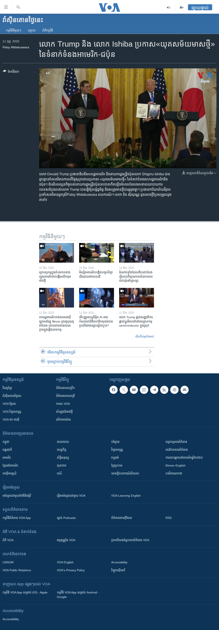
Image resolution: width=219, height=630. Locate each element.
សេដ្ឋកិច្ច (61, 449)
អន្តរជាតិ (7, 449)
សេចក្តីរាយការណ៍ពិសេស (125, 473)
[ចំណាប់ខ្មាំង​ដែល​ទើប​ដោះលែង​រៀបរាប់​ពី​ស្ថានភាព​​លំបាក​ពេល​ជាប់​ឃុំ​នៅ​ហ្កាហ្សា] (136, 253)
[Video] (181, 7)
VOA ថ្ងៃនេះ (9, 403)
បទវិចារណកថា (174, 473)
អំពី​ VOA (8, 540)
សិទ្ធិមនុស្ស (63, 457)
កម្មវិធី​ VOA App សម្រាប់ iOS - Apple (25, 592)
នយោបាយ (63, 441)
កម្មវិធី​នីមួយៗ (13, 30)
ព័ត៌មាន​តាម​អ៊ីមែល (121, 518)
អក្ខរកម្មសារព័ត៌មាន (176, 441)
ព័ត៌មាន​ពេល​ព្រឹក (65, 388)
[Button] (11, 72)
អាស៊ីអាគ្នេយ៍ (9, 473)
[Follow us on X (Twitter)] (124, 390)
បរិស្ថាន (115, 441)
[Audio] (168, 7)
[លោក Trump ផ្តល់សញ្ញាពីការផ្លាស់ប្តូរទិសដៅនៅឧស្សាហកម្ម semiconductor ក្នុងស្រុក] (136, 298)
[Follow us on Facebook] (114, 390)
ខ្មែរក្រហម (116, 465)
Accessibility (119, 562)
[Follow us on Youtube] (134, 390)
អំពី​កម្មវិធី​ (47, 30)
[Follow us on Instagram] (144, 390)
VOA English (65, 562)
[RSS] (164, 390)
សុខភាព (61, 465)
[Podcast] (174, 390)
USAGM (8, 562)
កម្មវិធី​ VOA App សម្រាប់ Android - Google (78, 595)
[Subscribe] (185, 390)
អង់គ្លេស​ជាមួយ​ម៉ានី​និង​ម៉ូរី (17, 495)
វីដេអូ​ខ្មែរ (7, 388)
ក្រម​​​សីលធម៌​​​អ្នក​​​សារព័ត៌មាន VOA (130, 540)
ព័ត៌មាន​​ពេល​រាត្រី (65, 395)
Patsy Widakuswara (16, 47)
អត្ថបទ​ (32, 30)
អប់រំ (59, 473)
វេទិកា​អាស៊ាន (63, 419)
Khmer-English (175, 465)
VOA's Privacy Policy (71, 570)
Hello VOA (63, 403)
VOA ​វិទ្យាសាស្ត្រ (12, 411)
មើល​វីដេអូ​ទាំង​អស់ (144, 336)
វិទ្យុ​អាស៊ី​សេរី (118, 570)
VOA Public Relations (17, 570)
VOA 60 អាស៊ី (11, 419)
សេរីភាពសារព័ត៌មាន (177, 449)
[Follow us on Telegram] (154, 390)
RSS (169, 518)
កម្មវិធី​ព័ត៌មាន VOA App (17, 518)
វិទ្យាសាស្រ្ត (117, 449)
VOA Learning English (126, 495)
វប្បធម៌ (115, 457)
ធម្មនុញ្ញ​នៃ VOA (66, 540)
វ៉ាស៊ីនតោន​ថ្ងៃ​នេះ (12, 395)
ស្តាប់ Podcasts (66, 518)
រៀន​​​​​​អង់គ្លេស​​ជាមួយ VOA (71, 495)
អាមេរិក (7, 457)
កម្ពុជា (6, 441)
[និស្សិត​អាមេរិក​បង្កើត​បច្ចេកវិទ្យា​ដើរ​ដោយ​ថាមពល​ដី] (96, 253)
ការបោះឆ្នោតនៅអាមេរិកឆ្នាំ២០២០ (184, 457)
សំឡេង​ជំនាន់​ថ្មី (64, 411)
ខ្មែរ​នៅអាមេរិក (10, 465)
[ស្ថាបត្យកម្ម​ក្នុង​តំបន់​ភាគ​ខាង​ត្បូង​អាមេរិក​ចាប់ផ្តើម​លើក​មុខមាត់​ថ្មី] (56, 253)
